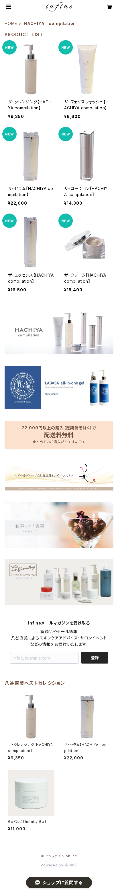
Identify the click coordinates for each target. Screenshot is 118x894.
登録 (95, 657)
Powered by (53, 865)
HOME (11, 23)
